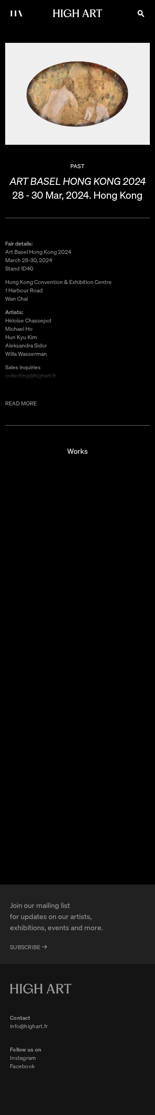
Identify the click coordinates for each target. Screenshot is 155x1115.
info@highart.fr (29, 1025)
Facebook (22, 1065)
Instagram (23, 1057)
